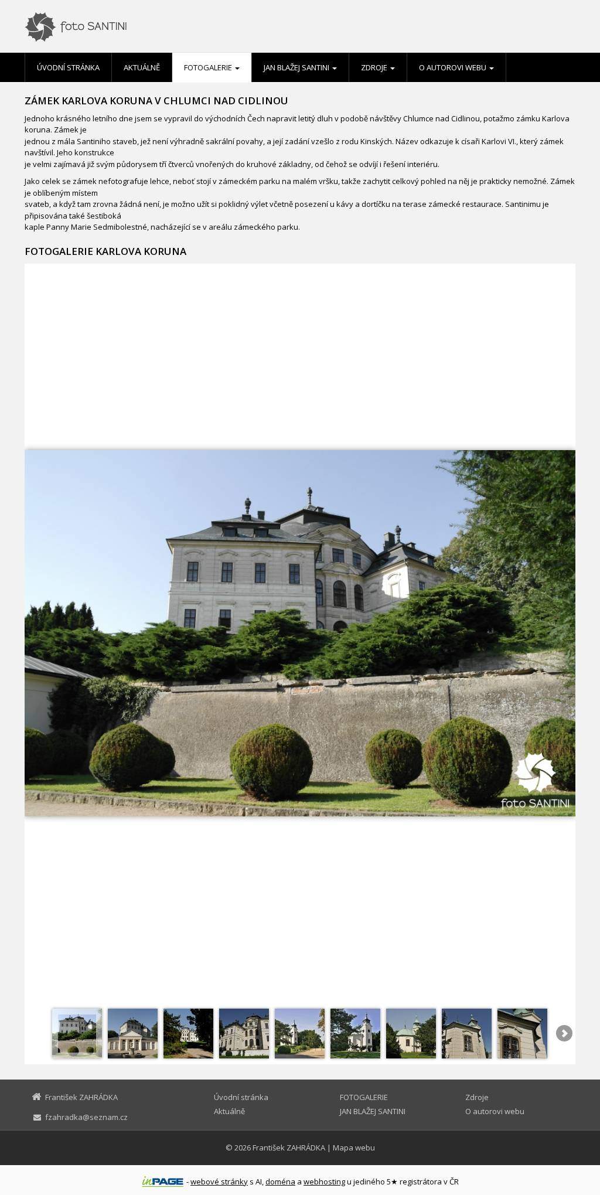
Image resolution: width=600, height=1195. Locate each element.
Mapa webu (354, 1147)
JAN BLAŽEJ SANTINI (297, 67)
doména (280, 1181)
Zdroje (375, 67)
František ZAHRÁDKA (289, 1147)
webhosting (324, 1181)
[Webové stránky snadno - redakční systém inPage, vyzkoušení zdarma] (163, 1181)
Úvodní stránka (68, 67)
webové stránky (219, 1181)
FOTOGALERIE (209, 67)
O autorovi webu (453, 67)
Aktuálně (142, 67)
